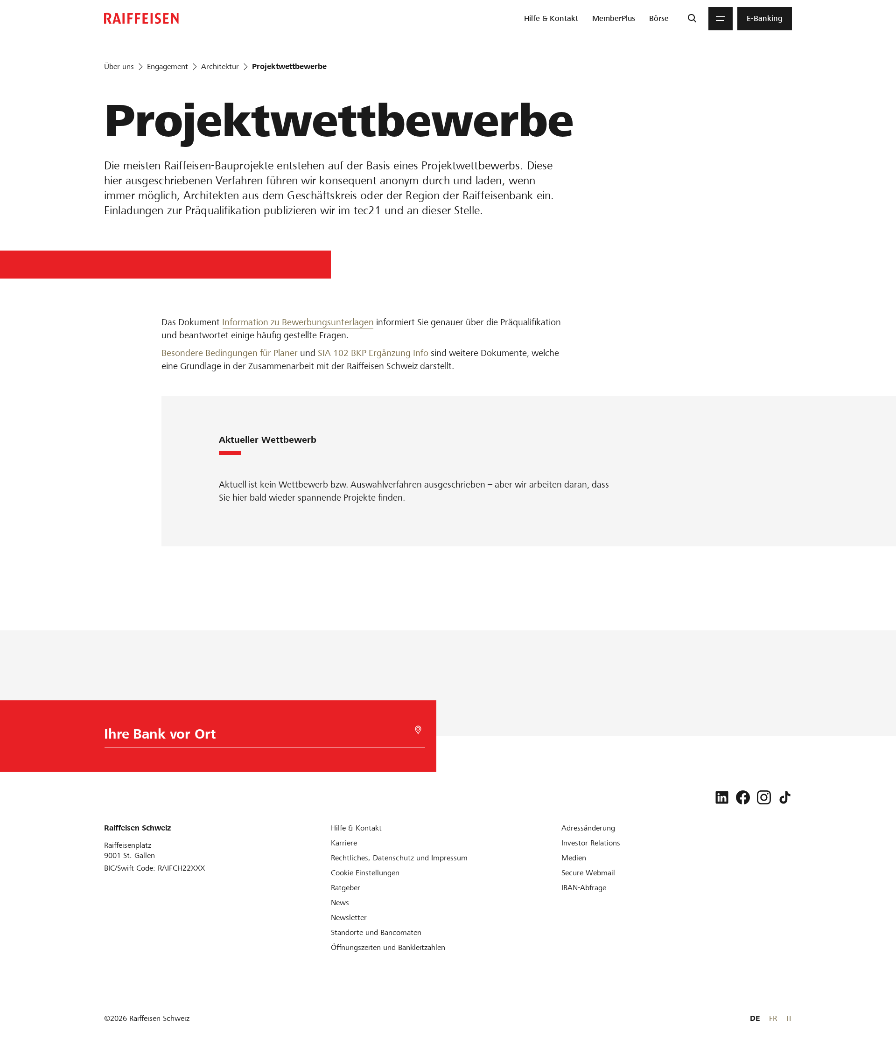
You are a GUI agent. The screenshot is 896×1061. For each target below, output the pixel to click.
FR (773, 1018)
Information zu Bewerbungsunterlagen (298, 322)
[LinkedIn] (722, 797)
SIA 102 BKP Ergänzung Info (373, 353)
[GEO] (418, 730)
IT (789, 1018)
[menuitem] (551, 18)
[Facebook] (743, 797)
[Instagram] (764, 797)
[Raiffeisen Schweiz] (141, 18)
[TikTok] (785, 797)
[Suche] (691, 18)
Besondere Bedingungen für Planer (229, 353)
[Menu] (720, 18)
